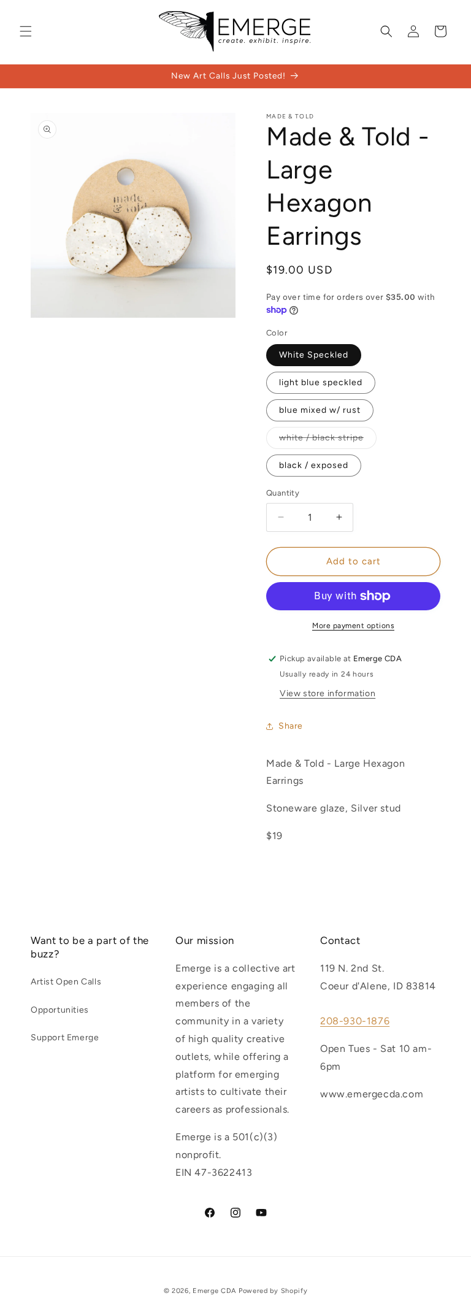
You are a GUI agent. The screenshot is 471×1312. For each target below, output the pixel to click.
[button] (25, 31)
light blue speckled (320, 382)
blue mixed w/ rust (320, 410)
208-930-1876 (354, 1021)
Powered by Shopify (273, 1291)
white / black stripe (321, 437)
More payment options (353, 625)
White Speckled (313, 355)
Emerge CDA (214, 1291)
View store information (327, 693)
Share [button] (290, 726)
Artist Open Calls (66, 981)
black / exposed (313, 465)
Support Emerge (65, 1037)
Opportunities (60, 1010)
